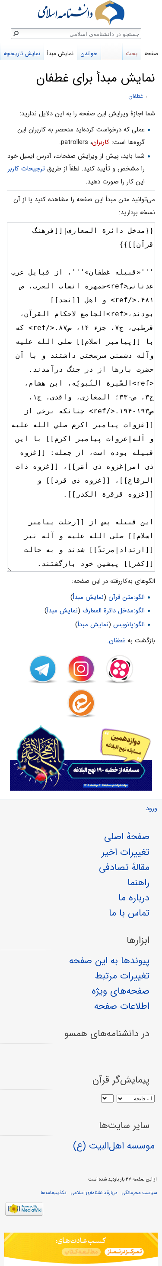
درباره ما (133, 897)
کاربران (100, 142)
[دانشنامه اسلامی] (81, 13)
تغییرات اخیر (125, 852)
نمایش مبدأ (88, 597)
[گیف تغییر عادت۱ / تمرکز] (81, 1249)
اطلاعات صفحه (121, 1006)
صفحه (151, 53)
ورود (151, 809)
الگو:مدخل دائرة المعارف (114, 610)
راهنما (138, 882)
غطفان (135, 96)
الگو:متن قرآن (126, 597)
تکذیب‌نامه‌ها (53, 1193)
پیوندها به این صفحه (109, 960)
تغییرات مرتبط (122, 975)
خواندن (88, 53)
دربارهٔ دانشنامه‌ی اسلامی (94, 1193)
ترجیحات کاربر (26, 169)
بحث (131, 53)
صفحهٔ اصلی (126, 836)
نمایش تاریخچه (21, 53)
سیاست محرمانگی (139, 1193)
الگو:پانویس (129, 624)
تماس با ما (129, 913)
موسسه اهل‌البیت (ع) (114, 1145)
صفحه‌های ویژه (120, 991)
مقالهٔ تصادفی (124, 867)
